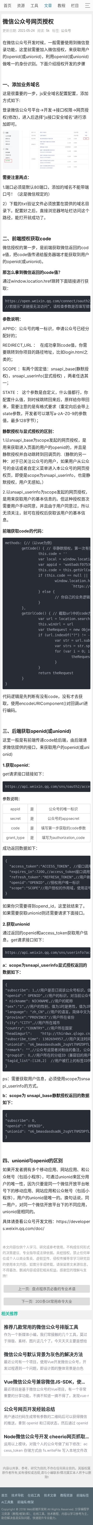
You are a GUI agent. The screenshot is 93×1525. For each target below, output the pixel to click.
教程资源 (66, 1495)
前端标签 (82, 1495)
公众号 (66, 31)
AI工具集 (7, 1502)
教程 (61, 5)
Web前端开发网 (37, 1509)
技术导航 (17, 1495)
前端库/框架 (25, 1502)
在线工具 (34, 1495)
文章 (48, 5)
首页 (7, 5)
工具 (34, 5)
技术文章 (50, 1495)
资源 (21, 5)
